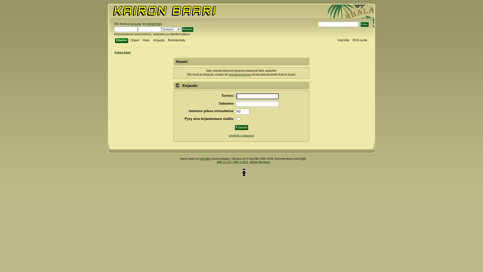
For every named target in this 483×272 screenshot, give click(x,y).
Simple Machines (260, 161)
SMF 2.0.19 (224, 161)
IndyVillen (205, 158)
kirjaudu (135, 24)
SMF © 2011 (240, 161)
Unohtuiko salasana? (241, 135)
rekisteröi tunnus (240, 74)
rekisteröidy (154, 24)
